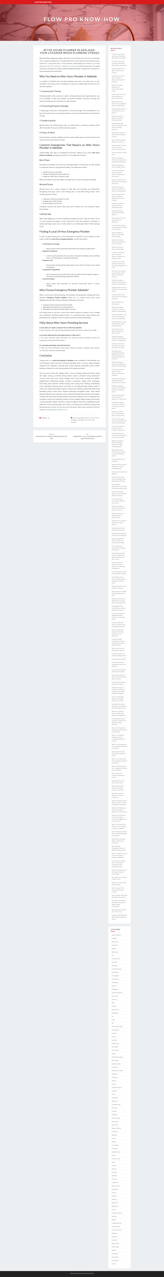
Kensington (115, 1260)
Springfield (115, 1257)
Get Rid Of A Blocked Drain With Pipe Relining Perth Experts (119, 917)
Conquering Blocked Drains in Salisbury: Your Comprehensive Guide (118, 624)
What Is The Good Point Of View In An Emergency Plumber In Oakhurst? (119, 826)
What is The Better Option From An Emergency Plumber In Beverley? (119, 855)
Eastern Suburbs (116, 969)
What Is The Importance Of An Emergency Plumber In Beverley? (119, 761)
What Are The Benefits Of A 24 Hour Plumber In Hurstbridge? (119, 872)
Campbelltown (116, 1104)
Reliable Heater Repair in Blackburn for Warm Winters (119, 522)
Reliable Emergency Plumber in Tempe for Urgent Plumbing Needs (119, 309)
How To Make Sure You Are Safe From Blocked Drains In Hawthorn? (119, 833)
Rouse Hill (115, 1125)
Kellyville (114, 962)
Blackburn (115, 965)
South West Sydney (117, 1026)
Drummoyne (115, 1050)
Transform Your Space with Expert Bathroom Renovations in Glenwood (119, 63)
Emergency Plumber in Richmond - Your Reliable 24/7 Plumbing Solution (119, 706)
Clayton (114, 1192)
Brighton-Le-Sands (117, 1070)
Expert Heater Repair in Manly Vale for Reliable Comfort (118, 134)
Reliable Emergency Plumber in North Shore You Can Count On (119, 242)
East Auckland (116, 1118)
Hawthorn (115, 1240)
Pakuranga (115, 1121)
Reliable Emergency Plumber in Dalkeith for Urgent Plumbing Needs (119, 189)
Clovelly (114, 1006)
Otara (113, 1094)
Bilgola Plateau (116, 1128)
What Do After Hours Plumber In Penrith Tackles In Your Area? (118, 788)
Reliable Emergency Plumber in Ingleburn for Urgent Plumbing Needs (119, 364)
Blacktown (115, 942)
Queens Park (115, 1243)
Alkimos (114, 1169)
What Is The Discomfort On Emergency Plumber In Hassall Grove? (119, 730)
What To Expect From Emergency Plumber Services (118, 890)
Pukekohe (115, 1077)
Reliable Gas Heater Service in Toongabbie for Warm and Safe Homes (119, 103)
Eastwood (115, 1253)
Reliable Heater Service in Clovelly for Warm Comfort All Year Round (119, 147)
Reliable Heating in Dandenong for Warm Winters (118, 213)
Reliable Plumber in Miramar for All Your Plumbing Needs (117, 118)
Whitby (114, 1142)
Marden (114, 1220)
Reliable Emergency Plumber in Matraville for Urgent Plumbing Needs (119, 282)
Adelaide (44, 418)
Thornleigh (115, 1145)
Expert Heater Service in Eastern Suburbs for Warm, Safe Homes (119, 96)
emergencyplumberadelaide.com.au (55, 410)
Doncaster (115, 1148)
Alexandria (115, 1098)
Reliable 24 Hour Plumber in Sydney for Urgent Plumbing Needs (119, 466)
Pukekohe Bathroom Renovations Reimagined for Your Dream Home (119, 435)
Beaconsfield (115, 1186)
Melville (114, 1250)
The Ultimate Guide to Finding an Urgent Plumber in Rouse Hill (118, 428)
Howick (114, 1037)
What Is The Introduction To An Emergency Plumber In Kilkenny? (119, 746)
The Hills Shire (116, 959)
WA (113, 1023)
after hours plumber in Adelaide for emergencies (63, 66)
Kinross (114, 1264)
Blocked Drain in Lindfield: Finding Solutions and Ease (51, 436)
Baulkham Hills (116, 1064)
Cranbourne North (117, 1213)
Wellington (115, 982)
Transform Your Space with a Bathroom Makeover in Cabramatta (119, 397)
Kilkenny (114, 1199)
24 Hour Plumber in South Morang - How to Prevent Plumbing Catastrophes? (119, 802)
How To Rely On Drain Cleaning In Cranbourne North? (119, 753)
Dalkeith (114, 1033)
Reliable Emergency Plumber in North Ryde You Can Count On (118, 508)
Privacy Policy (89, 1273)
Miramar (114, 986)
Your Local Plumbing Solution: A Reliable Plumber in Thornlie (118, 699)
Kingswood (115, 1013)
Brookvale (115, 1189)
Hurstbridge (115, 1247)
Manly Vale (115, 996)
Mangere (114, 938)
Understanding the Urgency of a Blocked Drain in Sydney (118, 234)
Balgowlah (115, 1206)
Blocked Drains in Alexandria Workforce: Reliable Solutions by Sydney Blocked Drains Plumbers (118, 355)
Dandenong (115, 1043)
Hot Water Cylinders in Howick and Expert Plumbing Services (118, 205)
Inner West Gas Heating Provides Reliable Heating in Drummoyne (119, 227)
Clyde (113, 1162)
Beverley (114, 1216)
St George (115, 1067)
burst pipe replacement (81, 418)
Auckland (114, 1040)
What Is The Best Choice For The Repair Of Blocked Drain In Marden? (119, 768)
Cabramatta (115, 1030)
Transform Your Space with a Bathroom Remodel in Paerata (119, 296)
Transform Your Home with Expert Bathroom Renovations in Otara (118, 345)
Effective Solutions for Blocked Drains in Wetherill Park (118, 515)
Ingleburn (115, 1101)
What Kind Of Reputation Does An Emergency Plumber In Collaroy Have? (119, 810)
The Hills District (117, 1087)
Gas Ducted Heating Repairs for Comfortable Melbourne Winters (119, 493)
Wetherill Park (116, 1152)
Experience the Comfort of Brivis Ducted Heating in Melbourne (119, 182)
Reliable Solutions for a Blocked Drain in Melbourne (118, 220)
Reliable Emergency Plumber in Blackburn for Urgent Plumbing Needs (119, 338)
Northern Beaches (117, 992)
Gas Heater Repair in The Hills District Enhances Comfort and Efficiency (119, 316)
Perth (113, 1020)
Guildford (114, 1074)
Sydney (114, 1053)
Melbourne (115, 952)
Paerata (114, 1081)
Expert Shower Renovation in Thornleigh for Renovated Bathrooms (119, 486)
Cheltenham (115, 979)
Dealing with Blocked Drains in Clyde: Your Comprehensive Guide (118, 540)
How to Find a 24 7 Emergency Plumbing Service (118, 775)
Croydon (114, 1111)
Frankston (115, 1131)
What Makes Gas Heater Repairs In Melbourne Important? (119, 841)
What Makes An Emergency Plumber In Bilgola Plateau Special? (119, 848)
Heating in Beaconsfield (119, 659)
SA (48, 418)
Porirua (114, 1138)
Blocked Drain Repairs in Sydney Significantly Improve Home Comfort (119, 380)
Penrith (114, 1165)
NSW (113, 1003)
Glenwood (115, 945)
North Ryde (115, 1060)
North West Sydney (117, 1057)
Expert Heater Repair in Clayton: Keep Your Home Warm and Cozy (119, 677)
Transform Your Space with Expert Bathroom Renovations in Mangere (119, 56)
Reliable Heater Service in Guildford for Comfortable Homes (119, 289)
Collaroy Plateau (117, 1230)
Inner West (115, 1047)
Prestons (114, 999)
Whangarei (115, 989)
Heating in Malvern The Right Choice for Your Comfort (118, 70)
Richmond (115, 1203)
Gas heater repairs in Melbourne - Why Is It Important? (118, 795)
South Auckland (116, 935)
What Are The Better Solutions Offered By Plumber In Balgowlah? (118, 713)
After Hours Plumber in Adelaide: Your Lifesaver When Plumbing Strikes (69, 51)
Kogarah (114, 1091)
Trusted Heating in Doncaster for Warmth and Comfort (118, 501)
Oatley (114, 1155)
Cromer (114, 1209)
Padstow (114, 1196)
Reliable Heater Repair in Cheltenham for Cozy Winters (119, 111)
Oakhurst (114, 1237)
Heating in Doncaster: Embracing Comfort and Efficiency (119, 664)
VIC (113, 955)
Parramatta (115, 972)
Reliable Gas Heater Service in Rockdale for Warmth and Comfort (118, 413)
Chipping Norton (117, 1223)
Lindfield (114, 1172)
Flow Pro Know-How (43, 2)
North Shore (115, 1009)
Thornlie (114, 1179)
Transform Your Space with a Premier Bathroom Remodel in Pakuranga (119, 421)
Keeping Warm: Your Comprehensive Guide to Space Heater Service (87, 436)
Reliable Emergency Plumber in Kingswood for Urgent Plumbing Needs (119, 160)
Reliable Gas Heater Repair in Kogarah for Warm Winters (118, 331)
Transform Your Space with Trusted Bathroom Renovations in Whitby (119, 479)
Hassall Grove (116, 1159)
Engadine (114, 1233)
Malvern (114, 948)
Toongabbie (115, 976)
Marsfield (114, 1108)
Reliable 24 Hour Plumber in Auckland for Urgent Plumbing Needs (119, 324)
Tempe (114, 1084)
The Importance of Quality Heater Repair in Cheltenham (119, 548)
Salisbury (114, 1175)
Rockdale (114, 1114)
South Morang (116, 1226)
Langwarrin (115, 1182)
